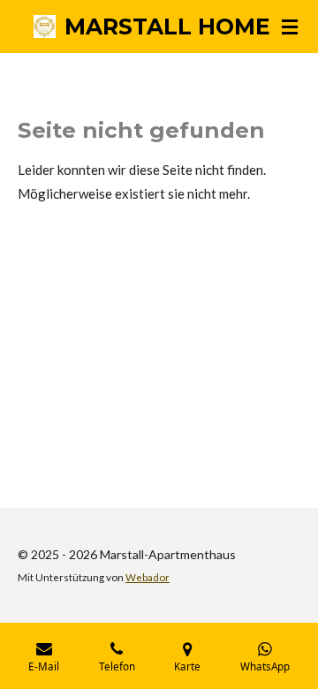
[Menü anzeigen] (289, 26)
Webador (147, 577)
